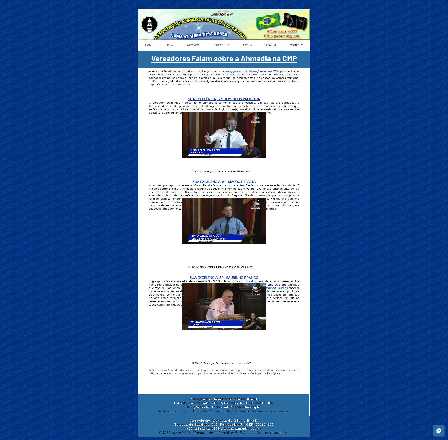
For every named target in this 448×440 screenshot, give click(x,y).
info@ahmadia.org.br (242, 407)
